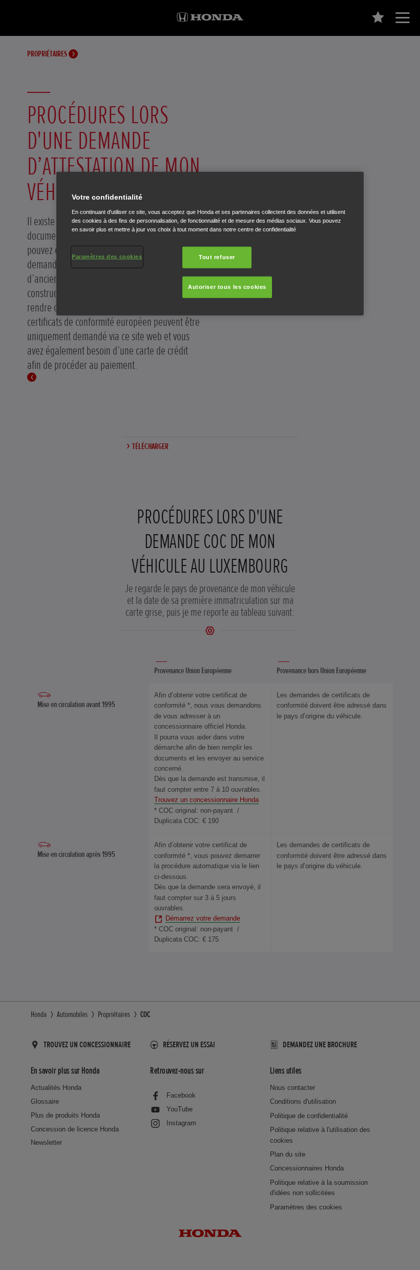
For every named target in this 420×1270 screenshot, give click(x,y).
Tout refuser (217, 257)
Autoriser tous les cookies (227, 287)
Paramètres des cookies (107, 256)
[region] (210, 244)
